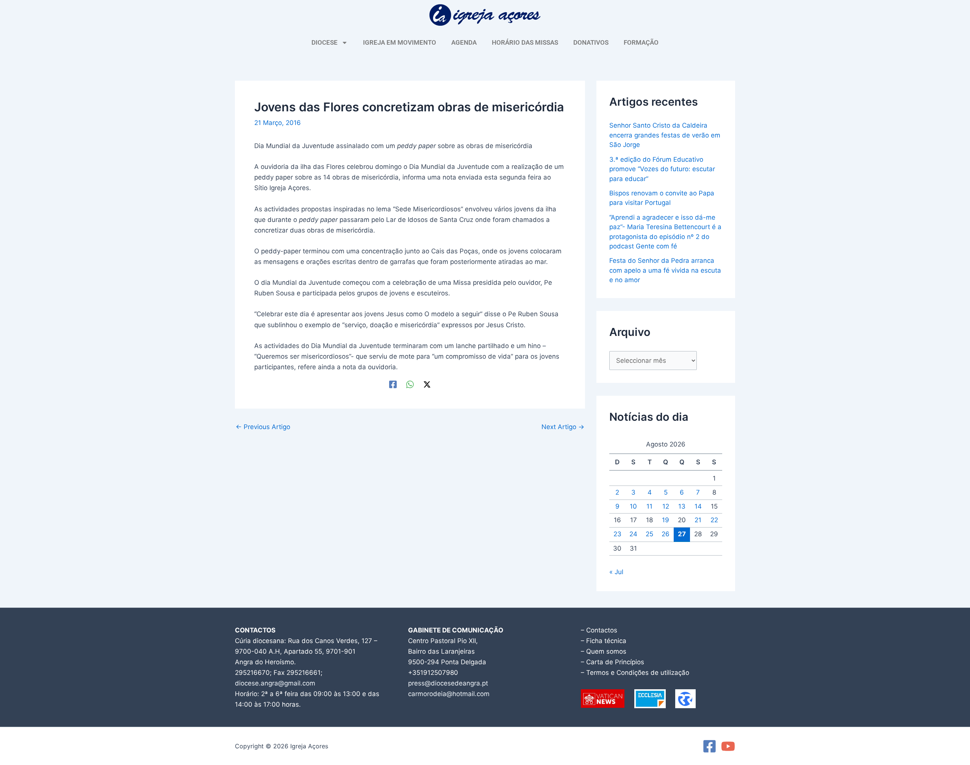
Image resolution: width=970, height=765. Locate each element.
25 (649, 534)
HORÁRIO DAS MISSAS (525, 42)
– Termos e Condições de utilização (635, 672)
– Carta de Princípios (612, 662)
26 (666, 534)
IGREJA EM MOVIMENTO (399, 42)
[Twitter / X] (427, 384)
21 (698, 520)
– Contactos (599, 630)
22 (714, 520)
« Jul (616, 572)
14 (698, 506)
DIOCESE (324, 42)
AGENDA (464, 42)
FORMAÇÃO (641, 42)
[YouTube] (728, 746)
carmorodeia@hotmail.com (449, 694)
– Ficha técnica (603, 641)
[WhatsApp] (410, 384)
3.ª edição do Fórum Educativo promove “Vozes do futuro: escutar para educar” (662, 169)
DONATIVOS (591, 42)
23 (617, 534)
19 (665, 520)
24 (633, 534)
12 (665, 506)
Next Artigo (562, 427)
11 (649, 506)
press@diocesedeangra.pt (448, 683)
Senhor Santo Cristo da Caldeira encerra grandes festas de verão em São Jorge (664, 135)
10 (633, 506)
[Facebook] (393, 384)
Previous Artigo (263, 427)
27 (682, 534)
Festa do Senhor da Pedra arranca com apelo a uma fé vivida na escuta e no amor (665, 270)
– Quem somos (603, 651)
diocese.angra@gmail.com (275, 683)
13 (681, 506)
